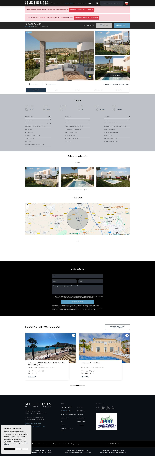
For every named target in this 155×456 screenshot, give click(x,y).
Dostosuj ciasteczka (22, 449)
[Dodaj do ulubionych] (73, 335)
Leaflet (106, 234)
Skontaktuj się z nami (112, 3)
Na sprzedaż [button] (70, 3)
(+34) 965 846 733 (33, 424)
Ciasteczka (66, 444)
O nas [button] (59, 3)
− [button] (27, 207)
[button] (33, 84)
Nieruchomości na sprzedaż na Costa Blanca (113, 452)
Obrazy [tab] (77, 90)
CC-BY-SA (127, 234)
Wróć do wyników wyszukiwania (117, 84)
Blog (62, 425)
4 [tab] (80, 385)
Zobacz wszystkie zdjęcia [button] (77, 190)
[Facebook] (98, 408)
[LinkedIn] (112, 408)
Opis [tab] (56, 90)
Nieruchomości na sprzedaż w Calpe (77, 450)
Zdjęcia (77, 162)
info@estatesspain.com (35, 426)
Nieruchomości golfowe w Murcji (42, 450)
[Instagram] (108, 408)
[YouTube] (103, 408)
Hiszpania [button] (64, 418)
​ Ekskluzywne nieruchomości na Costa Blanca (77, 452)
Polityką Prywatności (98, 296)
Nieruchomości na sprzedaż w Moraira (113, 450)
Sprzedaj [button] (81, 3)
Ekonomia (119, 90)
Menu (90, 3)
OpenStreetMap (116, 234)
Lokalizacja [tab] (98, 90)
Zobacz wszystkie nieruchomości (117, 327)
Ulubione (80, 425)
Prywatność (57, 444)
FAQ (62, 421)
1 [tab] (71, 385)
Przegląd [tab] (36, 90)
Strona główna (49, 3)
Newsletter (81, 421)
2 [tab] (74, 385)
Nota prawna (47, 444)
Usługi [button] (79, 414)
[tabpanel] (50, 358)
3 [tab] (77, 385)
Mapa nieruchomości (68, 414)
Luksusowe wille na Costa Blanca (42, 452)
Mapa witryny (75, 444)
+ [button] (27, 205)
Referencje (81, 418)
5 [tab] (84, 385)
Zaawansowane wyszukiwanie (81, 9)
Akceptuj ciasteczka (9, 449)
